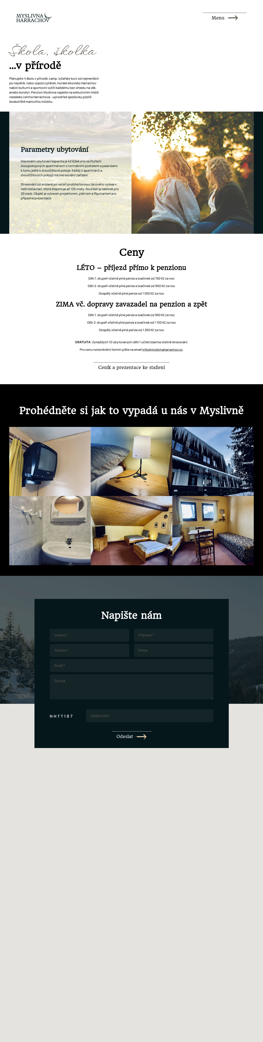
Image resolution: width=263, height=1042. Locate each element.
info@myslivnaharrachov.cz (162, 349)
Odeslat (125, 736)
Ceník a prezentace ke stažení (131, 367)
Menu (219, 18)
